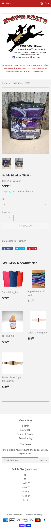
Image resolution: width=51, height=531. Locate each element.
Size (4, 199)
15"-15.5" (25, 491)
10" (25, 475)
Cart (46, 3)
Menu (8, 3)
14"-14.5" (25, 487)
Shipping (6, 191)
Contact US (25, 430)
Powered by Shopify (34, 515)
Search (25, 425)
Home (4, 83)
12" (25, 479)
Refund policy (25, 438)
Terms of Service (25, 434)
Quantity (6, 212)
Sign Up (43, 460)
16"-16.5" (25, 496)
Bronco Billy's (18, 515)
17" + (25, 500)
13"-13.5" (25, 483)
